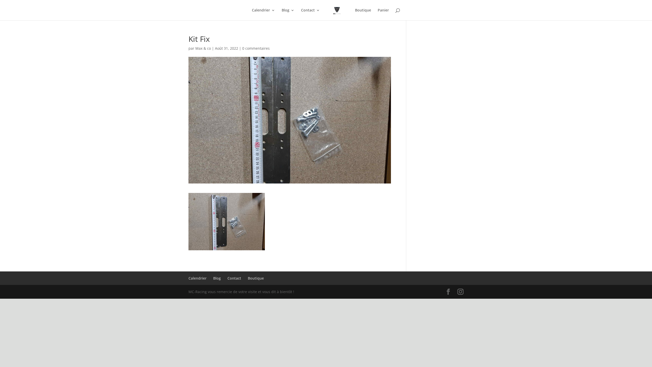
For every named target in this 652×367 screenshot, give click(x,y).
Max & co (203, 48)
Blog (285, 10)
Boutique (363, 10)
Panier (383, 10)
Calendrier (261, 10)
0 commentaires (256, 48)
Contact (308, 10)
